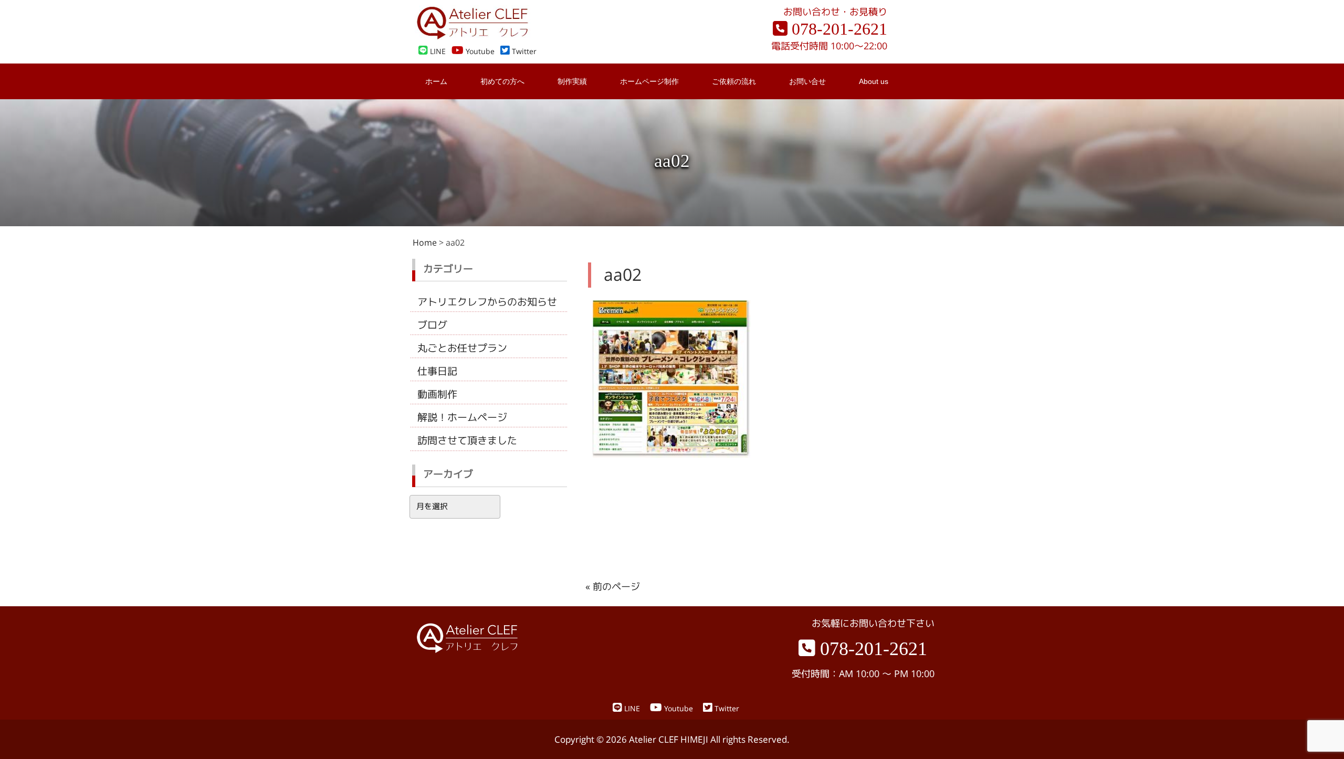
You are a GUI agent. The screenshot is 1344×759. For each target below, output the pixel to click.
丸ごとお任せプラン (462, 348)
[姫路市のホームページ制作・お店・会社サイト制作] (472, 36)
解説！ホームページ (462, 417)
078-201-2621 (837, 28)
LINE (437, 51)
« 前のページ (612, 586)
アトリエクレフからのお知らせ (487, 302)
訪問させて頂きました (467, 440)
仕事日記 (437, 371)
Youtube (479, 51)
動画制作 (437, 394)
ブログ (432, 325)
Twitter (523, 51)
